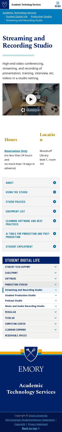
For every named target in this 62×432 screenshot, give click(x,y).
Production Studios (41, 16)
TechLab (10, 317)
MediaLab (10, 311)
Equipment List (15, 211)
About (10, 182)
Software (10, 278)
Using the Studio (16, 192)
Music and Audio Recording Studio (24, 306)
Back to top (30, 429)
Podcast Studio (13, 300)
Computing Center (15, 323)
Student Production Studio (20, 295)
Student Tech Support (17, 266)
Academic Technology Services (26, 4)
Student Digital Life (16, 16)
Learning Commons (15, 329)
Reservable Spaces (16, 335)
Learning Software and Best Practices (24, 222)
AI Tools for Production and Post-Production (28, 235)
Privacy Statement (38, 424)
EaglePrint (11, 272)
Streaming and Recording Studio (23, 290)
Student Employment (19, 246)
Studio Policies (15, 201)
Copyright (19, 424)
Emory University (38, 415)
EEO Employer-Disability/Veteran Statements (30, 420)
